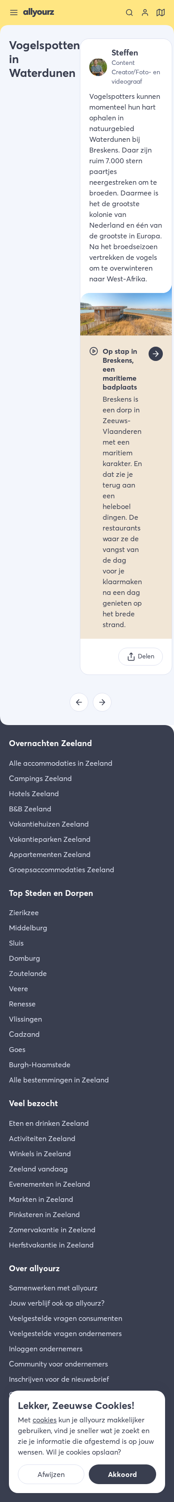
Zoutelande (28, 973)
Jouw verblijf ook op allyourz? (56, 1302)
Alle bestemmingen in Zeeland (59, 1079)
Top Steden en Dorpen (51, 893)
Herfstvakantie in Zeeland (51, 1244)
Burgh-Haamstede (39, 1064)
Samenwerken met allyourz (53, 1287)
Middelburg (28, 927)
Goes (17, 1049)
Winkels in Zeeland (40, 1153)
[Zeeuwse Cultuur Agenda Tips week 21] (79, 702)
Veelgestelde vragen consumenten (65, 1318)
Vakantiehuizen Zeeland (49, 823)
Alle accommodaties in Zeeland (60, 763)
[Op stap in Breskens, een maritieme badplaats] (156, 354)
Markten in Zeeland (41, 1199)
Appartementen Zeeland (50, 854)
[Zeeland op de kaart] (160, 12)
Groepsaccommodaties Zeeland (61, 869)
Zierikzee (24, 912)
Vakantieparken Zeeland (50, 839)
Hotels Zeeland (34, 793)
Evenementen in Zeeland (49, 1184)
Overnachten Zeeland (50, 743)
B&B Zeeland (30, 808)
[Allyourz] (38, 12)
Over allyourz (34, 1268)
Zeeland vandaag (38, 1168)
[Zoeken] (129, 12)
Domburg (24, 958)
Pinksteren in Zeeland (44, 1214)
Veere (18, 988)
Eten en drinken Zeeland (49, 1123)
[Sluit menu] (14, 12)
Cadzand (24, 1034)
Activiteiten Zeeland (42, 1138)
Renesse (22, 1003)
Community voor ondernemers (58, 1363)
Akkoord (122, 1474)
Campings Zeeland (40, 778)
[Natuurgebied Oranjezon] (102, 702)
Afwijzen (51, 1474)
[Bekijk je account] (145, 12)
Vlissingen (25, 1018)
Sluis (16, 942)
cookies (45, 1419)
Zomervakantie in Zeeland (52, 1229)
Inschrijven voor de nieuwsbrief (59, 1379)
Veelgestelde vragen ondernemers (65, 1333)
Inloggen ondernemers (46, 1348)
